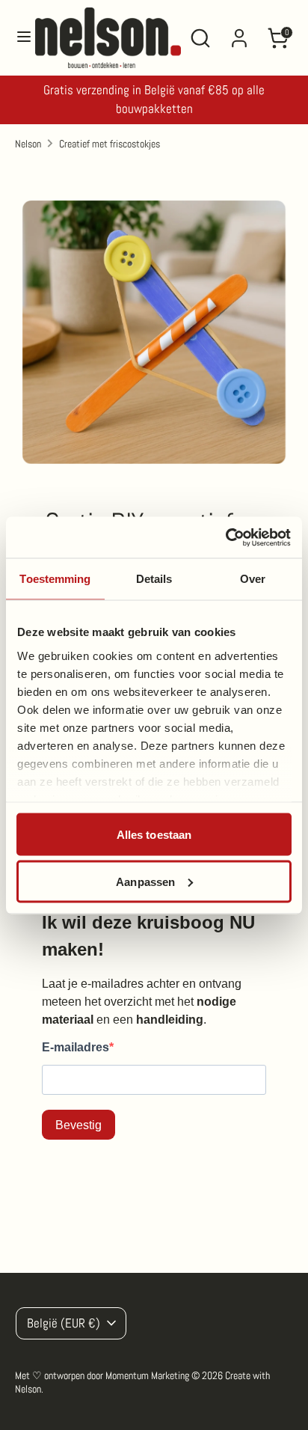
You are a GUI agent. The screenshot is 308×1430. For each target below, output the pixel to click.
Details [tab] (154, 578)
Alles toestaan (154, 834)
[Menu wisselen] (18, 38)
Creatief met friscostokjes (109, 143)
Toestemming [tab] (54, 578)
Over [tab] (252, 578)
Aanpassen (145, 881)
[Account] (239, 31)
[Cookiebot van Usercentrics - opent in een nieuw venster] (225, 537)
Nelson (28, 143)
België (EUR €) (63, 1323)
